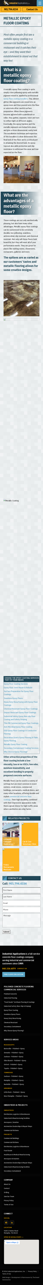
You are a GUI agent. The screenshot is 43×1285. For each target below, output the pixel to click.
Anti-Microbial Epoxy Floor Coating (18, 727)
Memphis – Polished (11, 1080)
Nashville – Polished (11, 1084)
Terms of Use (8, 1205)
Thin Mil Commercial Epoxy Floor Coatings (21, 723)
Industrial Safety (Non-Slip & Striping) (17, 1006)
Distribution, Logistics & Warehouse (16, 1146)
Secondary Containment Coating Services (21, 748)
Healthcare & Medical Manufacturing (17, 1155)
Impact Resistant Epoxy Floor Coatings (20, 712)
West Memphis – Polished (13, 1096)
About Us (7, 1184)
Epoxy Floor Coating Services (16, 684)
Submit (6, 931)
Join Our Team (9, 1196)
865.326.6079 (9, 968)
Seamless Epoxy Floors (13, 698)
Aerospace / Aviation (11, 1122)
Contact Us (32, 9)
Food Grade (8, 1151)
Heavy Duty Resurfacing (12, 1018)
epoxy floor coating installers (16, 98)
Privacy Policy (9, 1200)
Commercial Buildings (11, 1138)
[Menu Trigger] (40, 3)
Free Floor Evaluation (13, 974)
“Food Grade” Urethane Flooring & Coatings (19, 1002)
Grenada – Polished (11, 1052)
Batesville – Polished (11, 1049)
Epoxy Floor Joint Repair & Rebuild (18, 687)
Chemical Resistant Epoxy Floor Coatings (21, 709)
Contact (7, 1188)
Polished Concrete (10, 994)
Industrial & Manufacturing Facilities (17, 1118)
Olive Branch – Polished (12, 1060)
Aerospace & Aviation (11, 1159)
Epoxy (22, 1049)
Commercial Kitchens (11, 1130)
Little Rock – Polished (11, 1092)
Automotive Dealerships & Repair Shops (18, 1126)
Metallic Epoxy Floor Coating (15, 744)
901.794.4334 (11, 9)
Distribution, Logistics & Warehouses (17, 1114)
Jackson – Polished (10, 1057)
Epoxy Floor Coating (11, 1010)
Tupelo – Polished (10, 1068)
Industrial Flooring (10, 998)
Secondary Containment (12, 1026)
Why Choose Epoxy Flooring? (15, 752)
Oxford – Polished (10, 1064)
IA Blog (6, 1192)
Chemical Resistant (11, 1022)
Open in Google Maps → (13, 1237)
